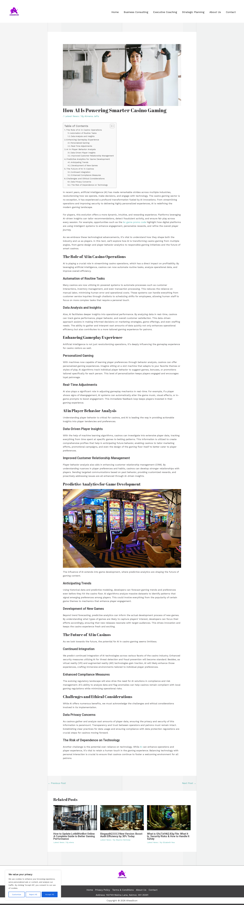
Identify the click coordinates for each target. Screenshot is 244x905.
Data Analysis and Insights (83, 136)
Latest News (72, 116)
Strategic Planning (193, 12)
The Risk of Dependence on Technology (89, 185)
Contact (231, 12)
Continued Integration (80, 172)
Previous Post (57, 783)
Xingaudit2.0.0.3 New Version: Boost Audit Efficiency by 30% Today (121, 835)
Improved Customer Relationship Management (92, 156)
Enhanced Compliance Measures (86, 175)
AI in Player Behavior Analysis (81, 149)
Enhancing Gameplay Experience (82, 139)
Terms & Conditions (123, 889)
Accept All (49, 894)
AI (140, 746)
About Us (215, 12)
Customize (16, 894)
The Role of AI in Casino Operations (84, 130)
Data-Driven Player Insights (83, 153)
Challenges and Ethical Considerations (85, 178)
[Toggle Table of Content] (111, 126)
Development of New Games (84, 165)
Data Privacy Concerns (81, 182)
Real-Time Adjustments (81, 146)
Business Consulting (136, 12)
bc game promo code (134, 222)
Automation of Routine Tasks (83, 133)
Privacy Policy (102, 889)
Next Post (189, 783)
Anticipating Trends (79, 162)
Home (115, 12)
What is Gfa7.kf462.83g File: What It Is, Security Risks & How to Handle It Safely (168, 836)
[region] (33, 885)
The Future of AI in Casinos (80, 169)
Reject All (33, 894)
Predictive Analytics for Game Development (88, 159)
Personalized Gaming (80, 143)
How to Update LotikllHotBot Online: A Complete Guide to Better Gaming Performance (74, 836)
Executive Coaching (165, 12)
